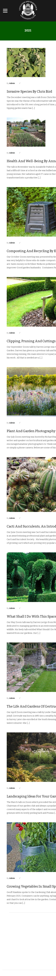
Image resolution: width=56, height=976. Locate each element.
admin (12, 83)
